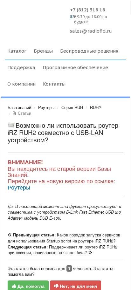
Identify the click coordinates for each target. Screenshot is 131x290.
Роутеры (46, 107)
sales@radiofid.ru (91, 31)
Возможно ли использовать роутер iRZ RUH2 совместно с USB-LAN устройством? (63, 132)
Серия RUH (72, 107)
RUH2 (95, 107)
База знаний (19, 107)
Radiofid (36, 16)
